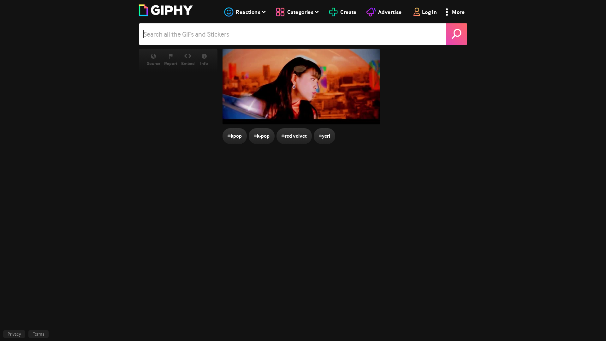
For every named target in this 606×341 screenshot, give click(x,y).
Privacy (14, 334)
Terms (38, 334)
